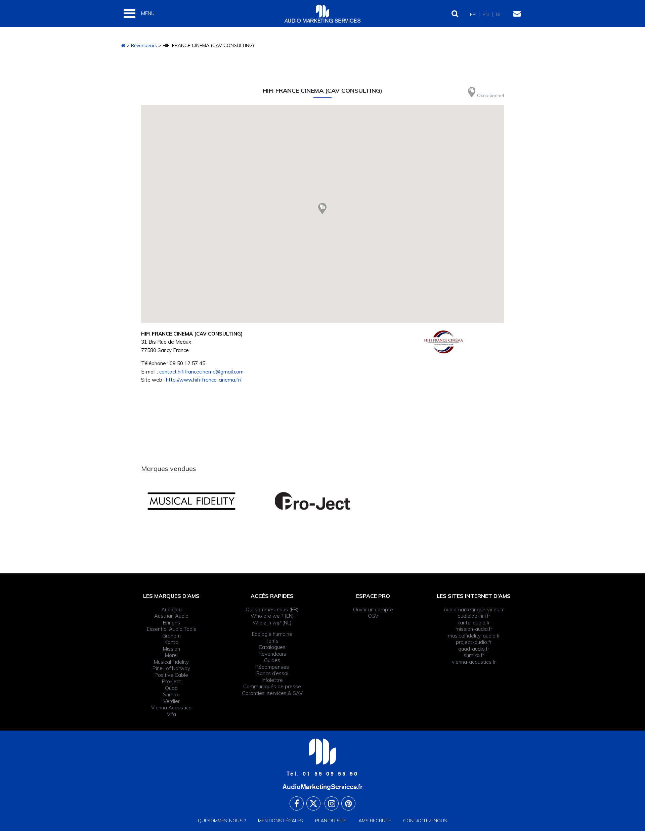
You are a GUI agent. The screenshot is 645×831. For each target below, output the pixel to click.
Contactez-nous (425, 821)
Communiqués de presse (272, 686)
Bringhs (171, 622)
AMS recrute (374, 821)
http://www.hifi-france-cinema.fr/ (203, 380)
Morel (171, 655)
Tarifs (272, 641)
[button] (322, 208)
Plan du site (330, 821)
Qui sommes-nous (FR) (272, 609)
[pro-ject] (322, 501)
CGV (373, 616)
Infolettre (272, 680)
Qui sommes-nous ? (222, 821)
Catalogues (272, 647)
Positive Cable (171, 675)
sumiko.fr (474, 655)
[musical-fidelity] (201, 501)
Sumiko (171, 694)
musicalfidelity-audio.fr (474, 635)
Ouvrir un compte (373, 609)
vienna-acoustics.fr (474, 662)
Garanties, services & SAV (272, 693)
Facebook (296, 803)
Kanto (171, 642)
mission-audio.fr (474, 629)
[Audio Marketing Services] (123, 45)
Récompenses (272, 667)
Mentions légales (280, 821)
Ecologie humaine (272, 634)
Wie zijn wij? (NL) (272, 622)
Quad (171, 688)
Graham (171, 635)
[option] (201, 501)
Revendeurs (144, 45)
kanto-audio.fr (474, 622)
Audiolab (171, 609)
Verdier (171, 701)
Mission (171, 649)
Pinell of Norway (171, 668)
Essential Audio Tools (171, 629)
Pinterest (348, 803)
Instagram (331, 803)
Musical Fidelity (171, 662)
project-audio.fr (473, 642)
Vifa (171, 714)
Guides (272, 660)
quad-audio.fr (473, 649)
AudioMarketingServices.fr (322, 787)
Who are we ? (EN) (272, 616)
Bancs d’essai (272, 673)
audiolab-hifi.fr (474, 616)
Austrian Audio (171, 616)
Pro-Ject (171, 681)
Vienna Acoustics (171, 707)
